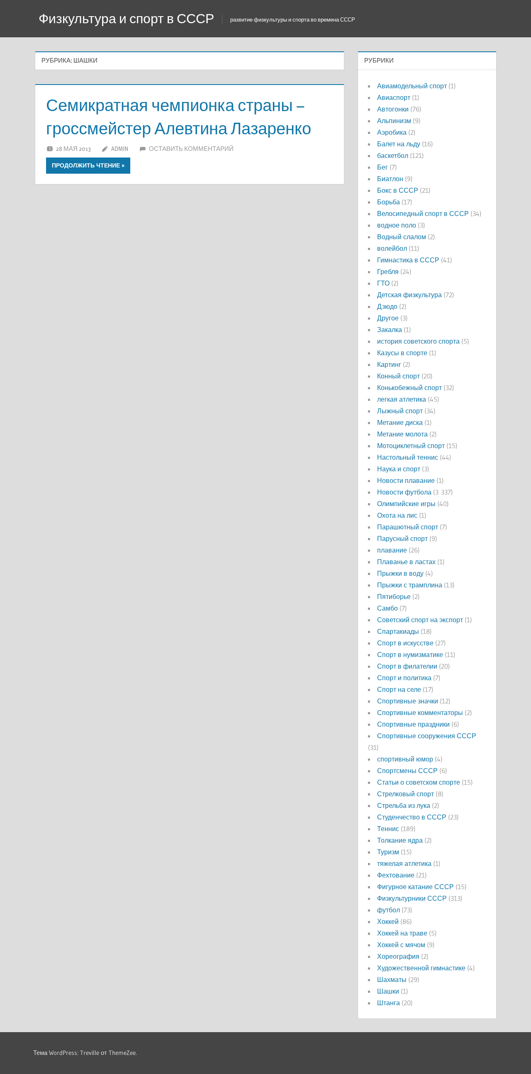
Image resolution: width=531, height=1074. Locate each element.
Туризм (388, 852)
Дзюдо (387, 306)
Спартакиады (398, 631)
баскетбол (392, 155)
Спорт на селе (399, 689)
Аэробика (392, 132)
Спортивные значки (407, 701)
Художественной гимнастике (421, 968)
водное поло (396, 225)
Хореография (398, 956)
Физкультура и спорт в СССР (126, 18)
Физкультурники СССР (412, 898)
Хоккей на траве (402, 933)
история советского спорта (418, 341)
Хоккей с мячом (401, 945)
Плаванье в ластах (406, 562)
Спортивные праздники (413, 724)
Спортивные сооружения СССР (426, 736)
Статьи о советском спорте (418, 782)
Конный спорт (398, 376)
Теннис (388, 828)
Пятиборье (394, 596)
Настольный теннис (407, 457)
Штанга (388, 1003)
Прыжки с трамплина (409, 585)
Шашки (388, 991)
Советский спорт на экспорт (420, 620)
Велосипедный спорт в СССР (423, 213)
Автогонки (393, 109)
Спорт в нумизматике (410, 654)
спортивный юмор (405, 759)
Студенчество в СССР (411, 817)
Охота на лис (397, 515)
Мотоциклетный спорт (411, 445)
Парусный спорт (402, 538)
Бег (382, 167)
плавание (392, 550)
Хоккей (388, 921)
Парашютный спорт (407, 527)
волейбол (392, 248)
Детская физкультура (409, 295)
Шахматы (392, 979)
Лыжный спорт (400, 411)
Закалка (389, 329)
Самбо (387, 608)
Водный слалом (401, 237)
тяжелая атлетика (404, 863)
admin (119, 149)
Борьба (388, 202)
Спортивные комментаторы (420, 712)
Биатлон (390, 179)
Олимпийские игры (406, 503)
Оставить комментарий (191, 149)
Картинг (389, 364)
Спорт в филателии (407, 666)
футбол (388, 910)
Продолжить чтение (86, 165)
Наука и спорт (398, 469)
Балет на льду (398, 144)
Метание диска (400, 422)
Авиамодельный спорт (412, 86)
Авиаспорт (393, 97)
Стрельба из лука (403, 805)
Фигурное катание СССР (415, 886)
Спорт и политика (404, 678)
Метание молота (402, 434)
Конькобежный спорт (409, 387)
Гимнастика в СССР (408, 260)
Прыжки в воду (400, 573)
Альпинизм (394, 120)
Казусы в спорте (402, 353)
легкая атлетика (401, 399)
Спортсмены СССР (407, 770)
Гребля (388, 271)
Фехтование (395, 875)
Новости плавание (406, 480)
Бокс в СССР (397, 190)
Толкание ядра (400, 840)
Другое (388, 318)
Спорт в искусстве (405, 643)
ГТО (383, 283)
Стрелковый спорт (405, 794)
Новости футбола (404, 492)
